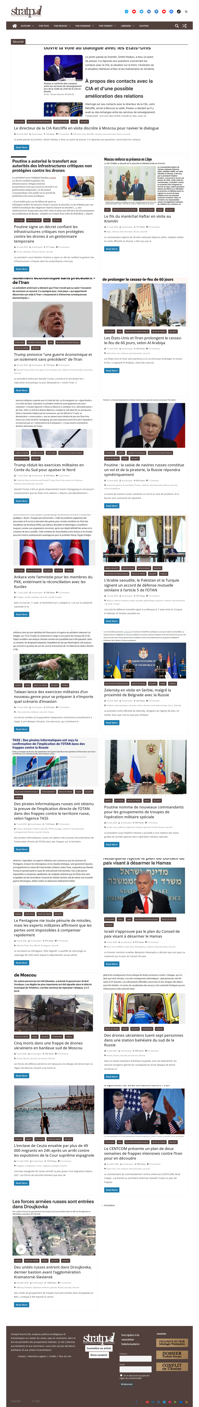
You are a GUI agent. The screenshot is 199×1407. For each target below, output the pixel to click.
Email (122, 1364)
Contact (22, 1356)
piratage (58, 828)
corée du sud (35, 480)
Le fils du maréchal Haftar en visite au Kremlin (137, 219)
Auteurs (25, 25)
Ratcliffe (90, 134)
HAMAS (119, 946)
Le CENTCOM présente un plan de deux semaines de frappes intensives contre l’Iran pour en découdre (143, 1153)
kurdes (28, 597)
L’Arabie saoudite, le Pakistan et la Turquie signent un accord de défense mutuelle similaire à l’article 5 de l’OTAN (141, 585)
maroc (39, 1165)
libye (109, 231)
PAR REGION (60, 25)
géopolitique (149, 600)
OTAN (50, 828)
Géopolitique (128, 568)
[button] (32, 26)
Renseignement (48, 792)
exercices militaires (73, 480)
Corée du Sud (37, 453)
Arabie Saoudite (111, 568)
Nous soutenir (98, 1355)
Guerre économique (36, 342)
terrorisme (42, 1058)
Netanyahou (140, 946)
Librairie (126, 25)
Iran (51, 342)
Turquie (69, 570)
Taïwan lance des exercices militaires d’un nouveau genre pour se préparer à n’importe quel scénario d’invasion (53, 696)
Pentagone (46, 945)
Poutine (35, 251)
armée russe (112, 827)
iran (59, 369)
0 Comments (63, 134)
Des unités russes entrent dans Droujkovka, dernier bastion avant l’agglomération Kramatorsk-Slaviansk (53, 1271)
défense (122, 827)
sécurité (126, 134)
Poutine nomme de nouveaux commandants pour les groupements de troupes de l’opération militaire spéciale (144, 811)
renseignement (20, 832)
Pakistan (157, 568)
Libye (107, 210)
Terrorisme (57, 1037)
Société (59, 570)
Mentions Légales (37, 1356)
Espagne (18, 1139)
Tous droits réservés (52, 1401)
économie (111, 485)
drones (19, 251)
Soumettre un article (99, 1348)
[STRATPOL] (14, 26)
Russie (74, 122)
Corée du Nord (21, 453)
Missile (37, 945)
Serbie (162, 684)
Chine (27, 685)
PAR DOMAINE (82, 25)
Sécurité (84, 122)
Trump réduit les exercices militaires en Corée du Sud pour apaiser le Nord (49, 467)
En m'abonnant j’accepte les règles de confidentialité (134, 1377)
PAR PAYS (44, 25)
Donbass (28, 1287)
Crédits (52, 1356)
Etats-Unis (19, 122)
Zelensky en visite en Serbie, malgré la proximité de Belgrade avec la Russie (137, 692)
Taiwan (51, 712)
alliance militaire (121, 600)
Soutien (144, 25)
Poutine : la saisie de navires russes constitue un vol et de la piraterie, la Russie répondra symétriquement (144, 469)
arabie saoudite (136, 600)
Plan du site (65, 1356)
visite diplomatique (159, 705)
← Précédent (108, 1205)
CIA (74, 134)
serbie (139, 705)
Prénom (123, 1353)
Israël (120, 919)
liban (132, 946)
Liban (129, 919)
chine (18, 712)
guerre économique (48, 369)
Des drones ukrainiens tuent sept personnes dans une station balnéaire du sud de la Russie (143, 1040)
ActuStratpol (37, 134)
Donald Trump (22, 369)
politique (27, 251)
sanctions (88, 369)
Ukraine (172, 684)
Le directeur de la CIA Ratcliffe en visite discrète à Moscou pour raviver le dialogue (86, 128)
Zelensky (177, 705)
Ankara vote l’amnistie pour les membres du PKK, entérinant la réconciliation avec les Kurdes (53, 581)
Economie (109, 453)
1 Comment (154, 480)
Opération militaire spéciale (35, 828)
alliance (110, 600)
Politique (19, 220)
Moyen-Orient (144, 568)
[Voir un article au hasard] (184, 26)
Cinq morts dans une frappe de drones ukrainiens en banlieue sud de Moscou (48, 1045)
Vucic (170, 705)
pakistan (159, 600)
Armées (18, 685)
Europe (121, 453)
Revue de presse (61, 122)
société (51, 597)
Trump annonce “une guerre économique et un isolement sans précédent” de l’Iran (53, 357)
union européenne (112, 488)
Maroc (29, 1139)
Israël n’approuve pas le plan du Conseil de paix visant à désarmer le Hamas (142, 934)
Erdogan (20, 597)
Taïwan (65, 685)
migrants (47, 1165)
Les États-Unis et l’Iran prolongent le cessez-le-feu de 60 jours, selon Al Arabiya (143, 340)
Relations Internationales (39, 122)
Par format (106, 25)
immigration (30, 1165)
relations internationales (105, 134)
